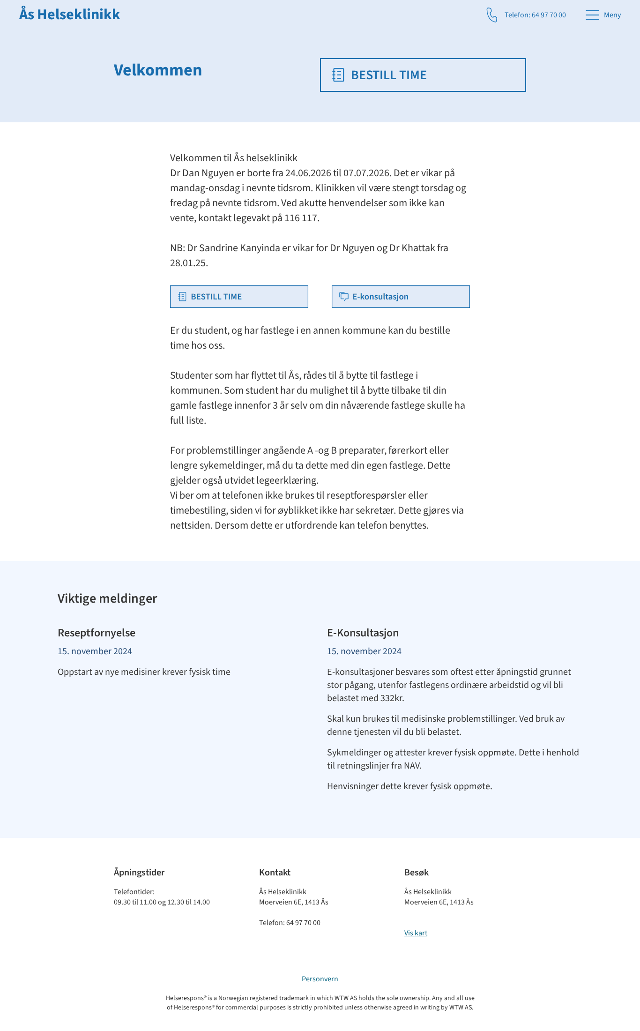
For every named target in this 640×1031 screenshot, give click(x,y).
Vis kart (415, 933)
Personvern (320, 979)
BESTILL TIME (389, 75)
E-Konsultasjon (363, 633)
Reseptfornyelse (96, 633)
